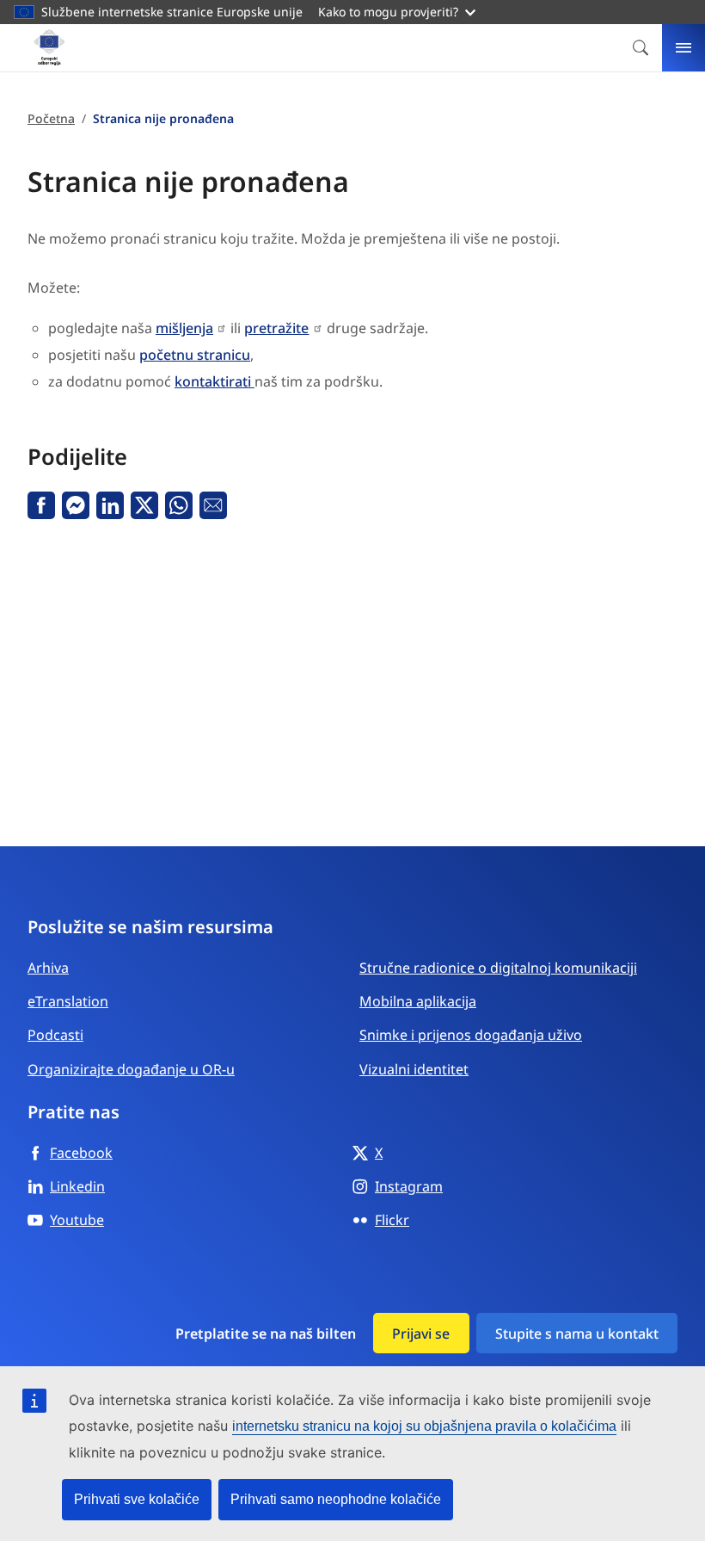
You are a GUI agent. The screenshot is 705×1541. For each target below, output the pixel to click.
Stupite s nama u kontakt (577, 1333)
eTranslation (68, 1001)
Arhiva (48, 967)
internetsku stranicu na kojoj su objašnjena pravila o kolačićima (424, 1426)
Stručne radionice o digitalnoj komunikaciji (498, 967)
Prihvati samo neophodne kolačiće (335, 1499)
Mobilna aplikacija (417, 1001)
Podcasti (55, 1034)
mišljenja (184, 328)
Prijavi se (421, 1333)
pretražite (276, 328)
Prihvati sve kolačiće (136, 1499)
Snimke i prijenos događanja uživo (470, 1034)
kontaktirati (214, 381)
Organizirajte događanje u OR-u (131, 1069)
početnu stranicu (194, 354)
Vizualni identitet (414, 1069)
